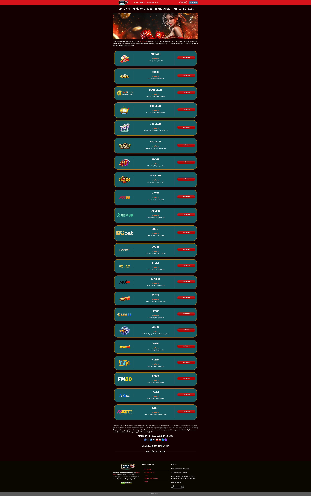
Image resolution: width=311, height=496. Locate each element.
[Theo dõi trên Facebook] (145, 439)
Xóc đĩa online (149, 2)
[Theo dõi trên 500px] (162, 439)
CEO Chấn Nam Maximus (151, 478)
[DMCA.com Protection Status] (126, 483)
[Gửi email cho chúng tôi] (154, 439)
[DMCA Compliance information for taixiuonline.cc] (177, 486)
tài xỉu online (138, 2)
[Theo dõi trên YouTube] (160, 439)
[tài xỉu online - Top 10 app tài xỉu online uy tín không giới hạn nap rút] (122, 2)
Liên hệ (146, 475)
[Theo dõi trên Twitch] (165, 439)
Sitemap (146, 481)
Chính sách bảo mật (149, 472)
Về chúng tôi (147, 469)
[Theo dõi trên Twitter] (151, 439)
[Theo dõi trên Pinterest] (157, 439)
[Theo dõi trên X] (148, 439)
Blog (156, 2)
